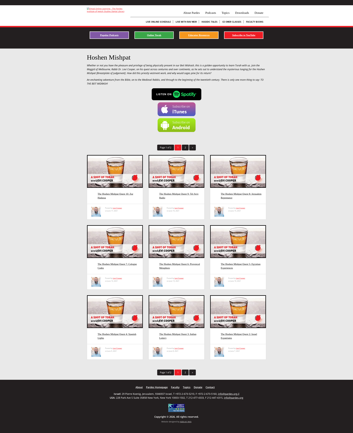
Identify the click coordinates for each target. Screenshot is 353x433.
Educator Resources (199, 35)
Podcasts (210, 12)
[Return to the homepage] (107, 10)
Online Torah (154, 35)
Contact (210, 387)
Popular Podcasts (109, 35)
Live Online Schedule (158, 21)
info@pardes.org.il (228, 393)
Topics (226, 12)
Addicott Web (185, 421)
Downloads (242, 12)
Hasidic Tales (209, 21)
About (139, 387)
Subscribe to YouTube (243, 35)
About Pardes (191, 12)
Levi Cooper (117, 208)
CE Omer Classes (231, 21)
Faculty (175, 387)
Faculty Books (254, 21)
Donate (259, 12)
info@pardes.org (233, 397)
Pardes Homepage (157, 387)
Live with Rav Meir (186, 21)
